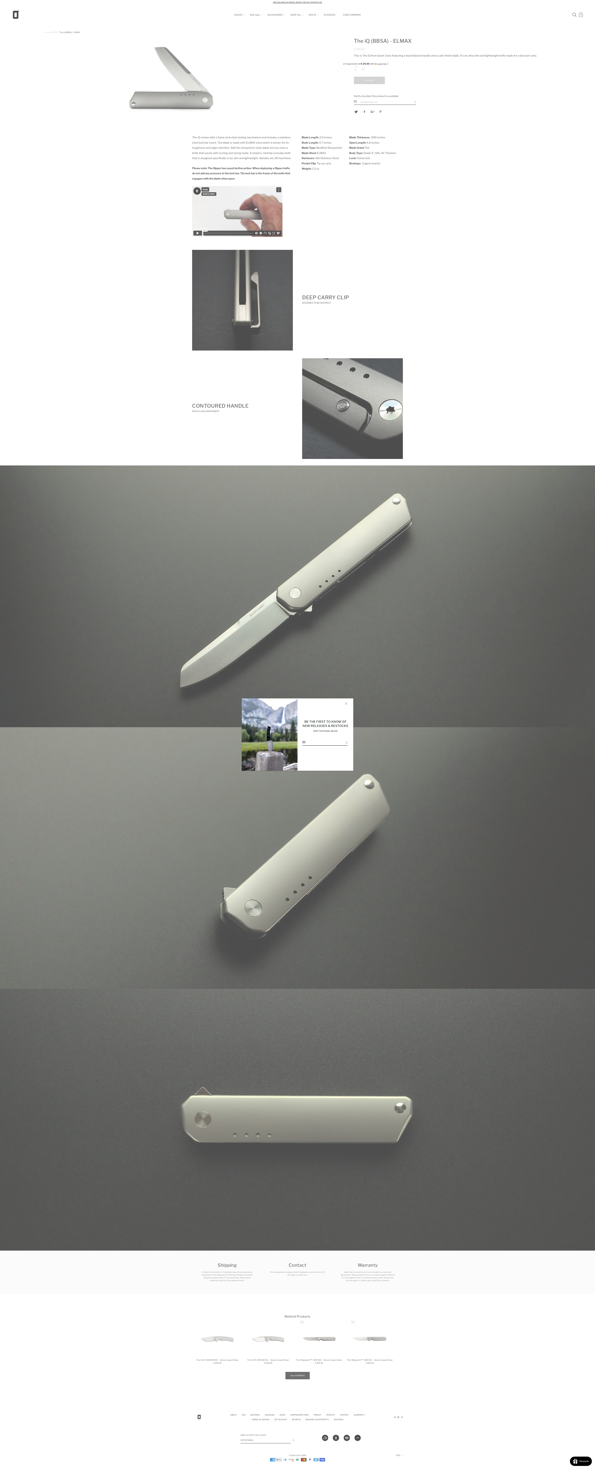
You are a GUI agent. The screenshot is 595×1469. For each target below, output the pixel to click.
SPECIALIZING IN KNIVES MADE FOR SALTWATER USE (297, 2)
